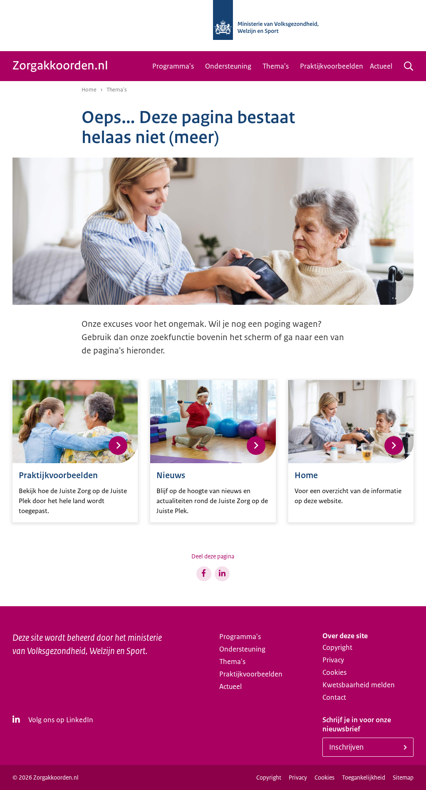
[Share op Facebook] (203, 573)
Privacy (333, 659)
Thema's (276, 66)
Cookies (334, 672)
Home (89, 89)
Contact (334, 697)
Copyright (337, 647)
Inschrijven (346, 747)
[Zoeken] (408, 66)
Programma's (173, 66)
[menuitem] (175, 66)
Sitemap (403, 777)
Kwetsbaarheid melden (358, 684)
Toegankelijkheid (363, 777)
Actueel (381, 66)
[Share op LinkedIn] (222, 573)
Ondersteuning (228, 66)
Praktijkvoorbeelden (331, 66)
